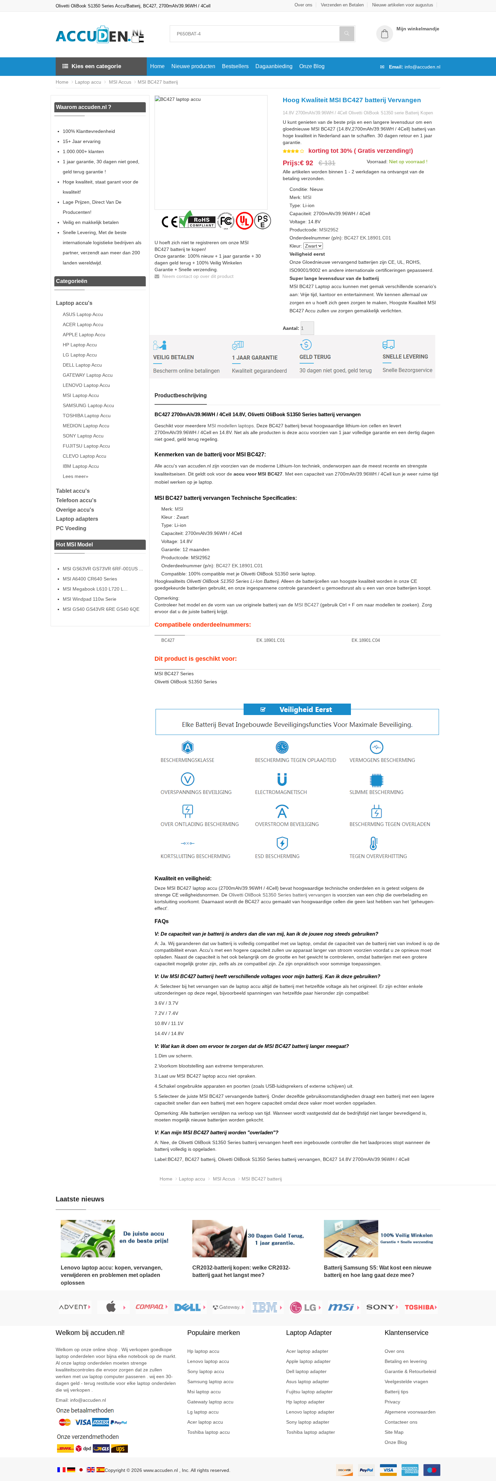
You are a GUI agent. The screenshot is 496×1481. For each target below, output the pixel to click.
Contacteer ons (401, 1422)
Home (157, 66)
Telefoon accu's (76, 500)
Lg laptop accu (203, 1412)
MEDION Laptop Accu (86, 425)
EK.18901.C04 (366, 640)
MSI (307, 197)
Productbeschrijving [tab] (181, 395)
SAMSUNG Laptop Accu (88, 405)
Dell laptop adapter (306, 1371)
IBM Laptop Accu (81, 466)
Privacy (392, 1401)
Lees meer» (75, 476)
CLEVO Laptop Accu (84, 456)
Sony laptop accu (205, 1371)
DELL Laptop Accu (82, 365)
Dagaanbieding (274, 66)
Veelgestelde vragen (406, 1381)
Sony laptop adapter (307, 1422)
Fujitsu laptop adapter (309, 1391)
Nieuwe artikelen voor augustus (402, 4)
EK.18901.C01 (375, 237)
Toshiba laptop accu (208, 1432)
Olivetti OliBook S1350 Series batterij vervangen (280, 895)
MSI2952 (328, 229)
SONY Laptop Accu (83, 435)
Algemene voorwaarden (410, 1412)
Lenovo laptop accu (208, 1361)
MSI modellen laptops (231, 425)
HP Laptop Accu (80, 344)
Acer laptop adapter (307, 1351)
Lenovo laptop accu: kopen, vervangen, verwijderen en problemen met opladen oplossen (111, 1275)
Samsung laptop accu (210, 1381)
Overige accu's (75, 510)
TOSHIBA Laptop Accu (87, 415)
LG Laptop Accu (80, 355)
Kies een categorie (96, 66)
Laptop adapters (77, 519)
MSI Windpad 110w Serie (89, 599)
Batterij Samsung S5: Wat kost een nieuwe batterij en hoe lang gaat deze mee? (378, 1271)
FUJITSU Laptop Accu (86, 446)
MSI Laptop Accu (81, 395)
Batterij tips (396, 1391)
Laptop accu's (74, 303)
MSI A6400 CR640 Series (90, 578)
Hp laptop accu (203, 1351)
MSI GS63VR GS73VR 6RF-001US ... (103, 568)
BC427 (351, 237)
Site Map (394, 1432)
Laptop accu (88, 82)
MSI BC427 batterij (158, 82)
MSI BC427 (307, 604)
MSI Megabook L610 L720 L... (95, 589)
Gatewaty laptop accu (210, 1401)
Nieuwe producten (193, 66)
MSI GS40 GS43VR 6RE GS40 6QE (101, 609)
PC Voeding (71, 528)
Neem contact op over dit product (197, 276)
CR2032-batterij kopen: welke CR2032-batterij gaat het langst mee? (241, 1271)
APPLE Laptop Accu (84, 334)
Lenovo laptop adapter (310, 1412)
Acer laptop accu (205, 1422)
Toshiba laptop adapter (310, 1432)
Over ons (303, 4)
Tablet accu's (73, 491)
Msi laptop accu (204, 1391)
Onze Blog (312, 66)
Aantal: (291, 328)
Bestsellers (235, 66)
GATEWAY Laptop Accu (88, 375)
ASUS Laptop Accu (83, 314)
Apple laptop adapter (308, 1361)
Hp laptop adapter (305, 1401)
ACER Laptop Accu (83, 324)
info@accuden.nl (422, 66)
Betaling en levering (406, 1361)
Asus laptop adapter (307, 1381)
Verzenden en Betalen (342, 4)
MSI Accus (119, 82)
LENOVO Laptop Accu (86, 385)
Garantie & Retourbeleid (410, 1371)
